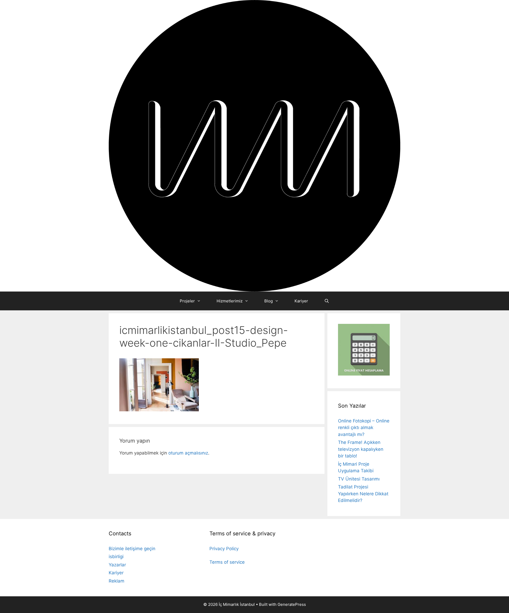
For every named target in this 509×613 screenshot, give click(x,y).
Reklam (116, 581)
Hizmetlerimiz (230, 300)
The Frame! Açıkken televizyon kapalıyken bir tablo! (360, 449)
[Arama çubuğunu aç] (326, 301)
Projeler (187, 300)
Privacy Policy (224, 548)
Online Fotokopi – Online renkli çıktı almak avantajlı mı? (363, 427)
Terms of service (227, 562)
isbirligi (116, 556)
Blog (268, 300)
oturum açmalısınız (188, 453)
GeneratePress (292, 604)
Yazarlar (117, 564)
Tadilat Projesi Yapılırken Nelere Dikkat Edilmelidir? (363, 493)
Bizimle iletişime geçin (132, 548)
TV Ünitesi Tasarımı (359, 479)
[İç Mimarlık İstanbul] (254, 145)
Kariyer (301, 300)
